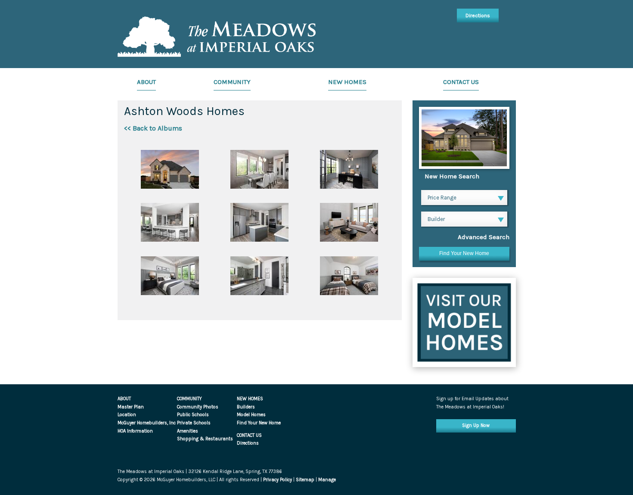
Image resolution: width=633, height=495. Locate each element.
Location (127, 414)
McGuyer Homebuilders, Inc (147, 423)
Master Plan (131, 407)
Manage (327, 480)
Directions (477, 15)
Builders (246, 407)
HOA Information (135, 431)
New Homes (347, 82)
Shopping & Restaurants (205, 439)
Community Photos (197, 407)
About (146, 82)
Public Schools (193, 414)
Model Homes (251, 414)
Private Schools (194, 423)
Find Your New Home (259, 423)
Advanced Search (483, 237)
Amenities (187, 431)
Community (232, 82)
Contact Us (461, 82)
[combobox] (464, 198)
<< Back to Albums (153, 128)
